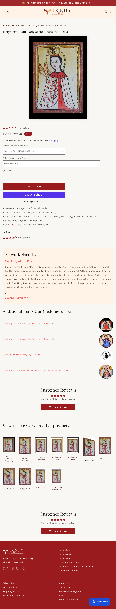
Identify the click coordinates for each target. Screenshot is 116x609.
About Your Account (69, 599)
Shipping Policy (11, 591)
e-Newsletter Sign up (70, 591)
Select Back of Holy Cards (15, 158)
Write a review (58, 407)
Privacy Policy (10, 583)
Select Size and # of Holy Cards (18, 146)
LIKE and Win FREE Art (71, 562)
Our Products (66, 558)
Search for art (8, 11)
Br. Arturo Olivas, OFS (17, 297)
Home (6, 25)
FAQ (61, 595)
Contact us (64, 587)
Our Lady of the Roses (20, 261)
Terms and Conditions (14, 595)
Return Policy (10, 587)
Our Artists (64, 550)
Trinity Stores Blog (68, 570)
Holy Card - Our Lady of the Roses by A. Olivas (39, 25)
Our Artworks (65, 554)
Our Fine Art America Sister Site (76, 566)
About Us (63, 583)
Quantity (7, 171)
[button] (4, 12)
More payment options (34, 202)
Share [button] (9, 232)
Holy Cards (16, 224)
